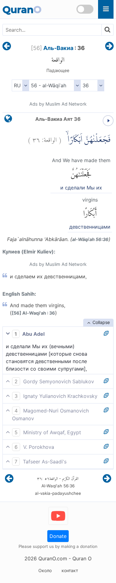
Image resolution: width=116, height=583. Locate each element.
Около (45, 570)
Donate (58, 536)
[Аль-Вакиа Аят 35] (6, 46)
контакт (70, 570)
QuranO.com (52, 558)
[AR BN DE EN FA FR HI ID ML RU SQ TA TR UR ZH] (20, 85)
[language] (8, 120)
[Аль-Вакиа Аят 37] (109, 46)
